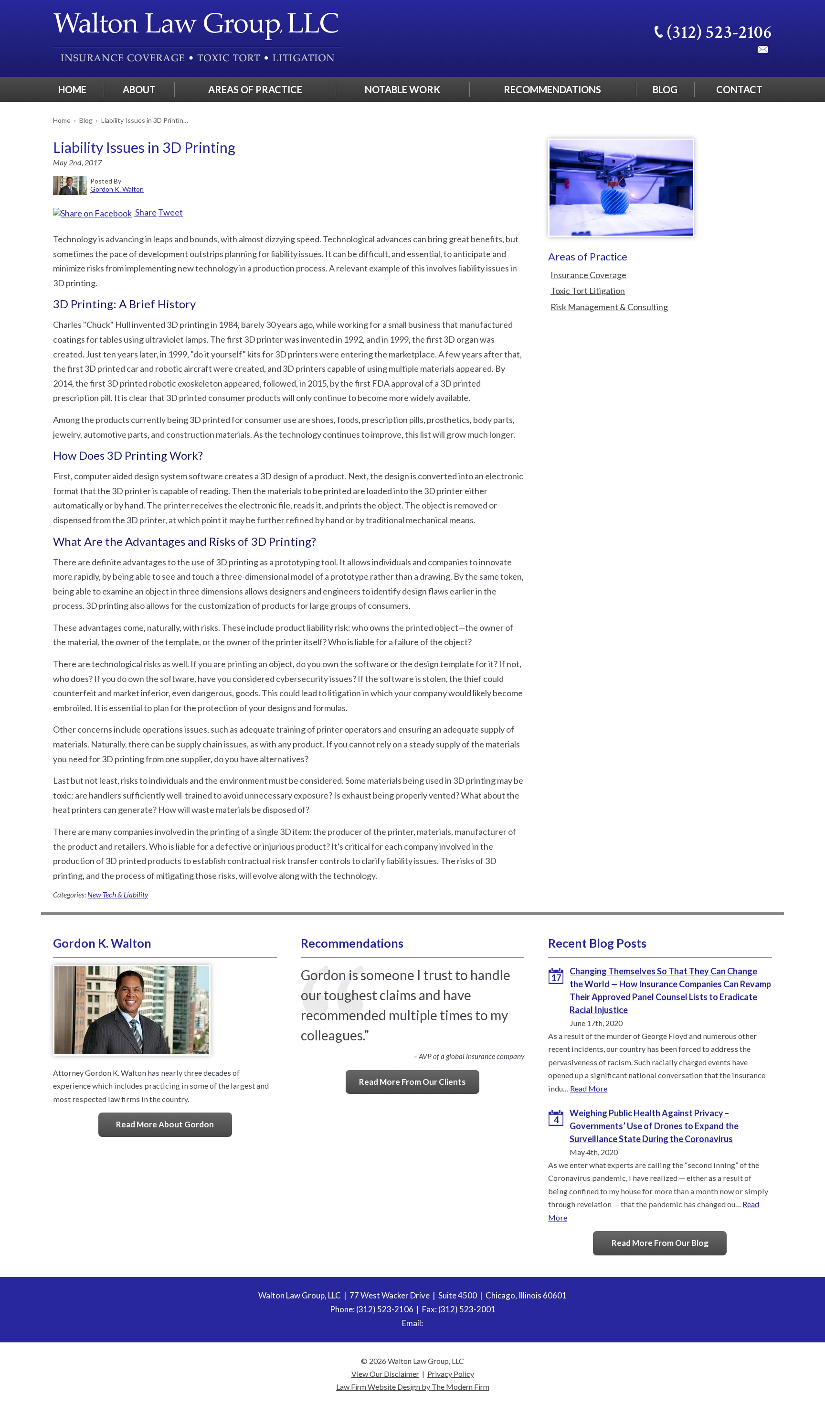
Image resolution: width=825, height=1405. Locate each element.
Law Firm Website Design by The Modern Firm (412, 1386)
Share (145, 212)
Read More (588, 1088)
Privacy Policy (450, 1373)
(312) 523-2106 (719, 32)
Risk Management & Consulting (609, 307)
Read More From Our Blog (660, 1243)
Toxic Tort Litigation (587, 290)
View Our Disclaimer (385, 1373)
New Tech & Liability (117, 894)
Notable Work (402, 89)
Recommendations (552, 89)
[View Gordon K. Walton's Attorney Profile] (132, 1059)
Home (72, 89)
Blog (665, 89)
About (139, 89)
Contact (739, 89)
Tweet (170, 212)
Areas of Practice (255, 89)
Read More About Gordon (165, 1124)
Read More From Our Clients (412, 1082)
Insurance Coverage (588, 275)
